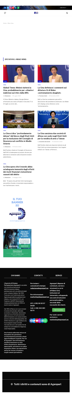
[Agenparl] (36, 13)
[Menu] (5, 13)
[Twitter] (34, 320)
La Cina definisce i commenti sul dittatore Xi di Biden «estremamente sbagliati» (52, 90)
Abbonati (63, 7)
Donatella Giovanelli (44, 141)
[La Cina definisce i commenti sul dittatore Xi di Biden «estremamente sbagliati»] (53, 73)
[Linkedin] (42, 320)
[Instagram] (39, 320)
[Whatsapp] (45, 320)
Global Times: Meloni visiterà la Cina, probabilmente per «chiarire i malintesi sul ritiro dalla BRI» (18, 90)
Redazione (7, 96)
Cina (5, 81)
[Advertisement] (36, 40)
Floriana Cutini (43, 96)
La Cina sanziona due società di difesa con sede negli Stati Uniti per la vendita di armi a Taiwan (52, 136)
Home (4, 23)
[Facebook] (31, 320)
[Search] (67, 13)
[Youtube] (37, 320)
